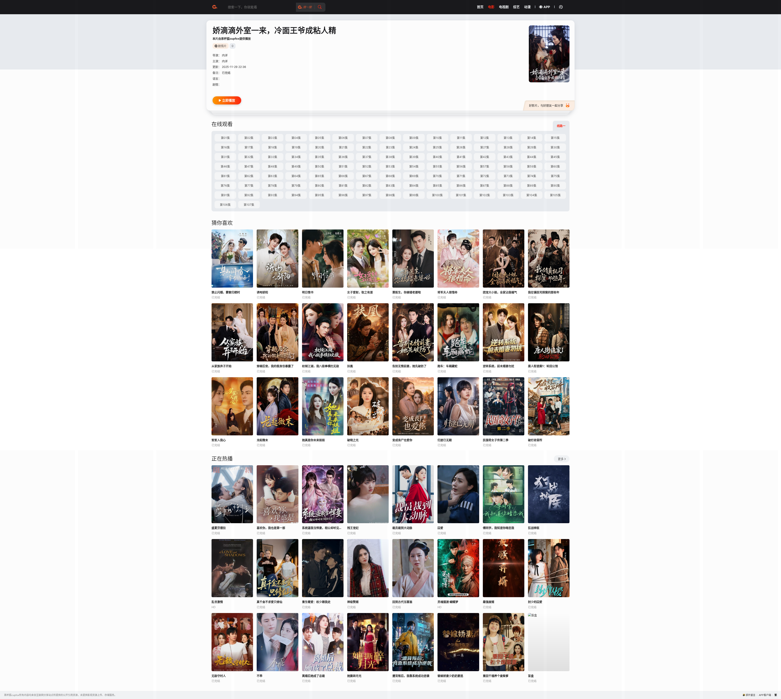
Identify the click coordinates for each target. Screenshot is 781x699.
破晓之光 (353, 440)
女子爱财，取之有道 (360, 292)
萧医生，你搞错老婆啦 (406, 292)
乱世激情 (217, 601)
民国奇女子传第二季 (495, 440)
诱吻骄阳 (262, 292)
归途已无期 (444, 440)
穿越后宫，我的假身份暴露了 (275, 366)
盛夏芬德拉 (219, 527)
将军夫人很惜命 (447, 292)
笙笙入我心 (219, 440)
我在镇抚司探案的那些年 (543, 292)
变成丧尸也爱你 (402, 440)
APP (546, 7)
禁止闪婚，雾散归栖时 (226, 292)
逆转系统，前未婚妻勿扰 (498, 366)
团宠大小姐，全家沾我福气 (500, 292)
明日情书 (307, 292)
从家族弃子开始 (221, 366)
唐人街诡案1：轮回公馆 (543, 366)
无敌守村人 (219, 675)
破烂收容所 (535, 440)
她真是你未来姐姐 (313, 440)
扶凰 (350, 366)
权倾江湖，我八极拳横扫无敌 (320, 366)
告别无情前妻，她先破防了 (409, 366)
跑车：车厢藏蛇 (447, 366)
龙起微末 (262, 440)
